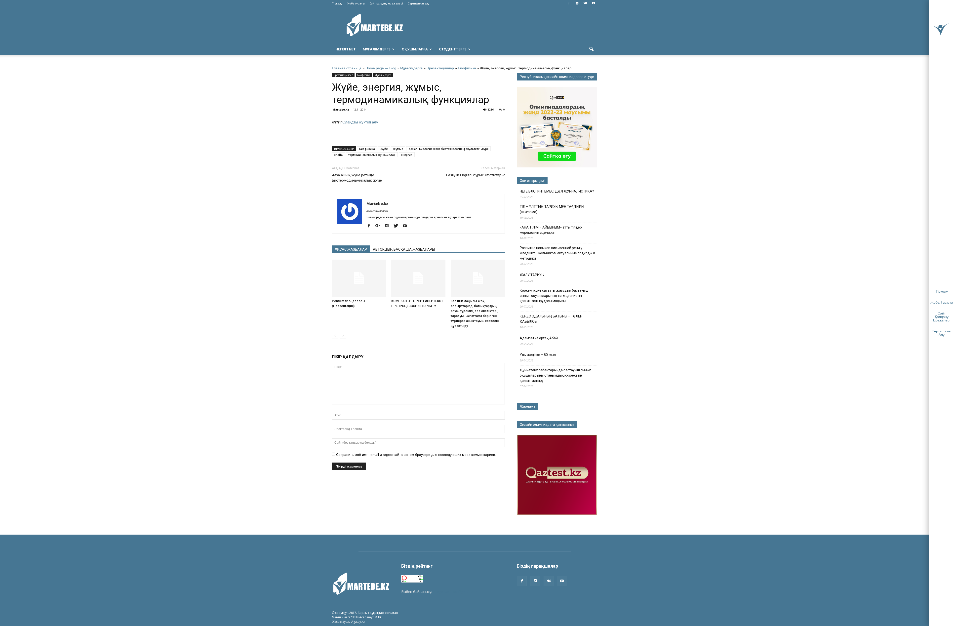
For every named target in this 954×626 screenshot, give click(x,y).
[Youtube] (593, 3)
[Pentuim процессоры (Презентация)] (359, 278)
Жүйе (384, 149)
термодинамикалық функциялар (372, 154)
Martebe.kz (340, 109)
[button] (591, 49)
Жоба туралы (356, 3)
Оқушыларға (415, 49)
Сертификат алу (418, 3)
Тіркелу (337, 3)
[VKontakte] (585, 3)
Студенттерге (453, 49)
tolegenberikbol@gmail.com (455, 591)
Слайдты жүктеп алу (360, 122)
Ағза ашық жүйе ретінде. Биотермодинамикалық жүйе (357, 178)
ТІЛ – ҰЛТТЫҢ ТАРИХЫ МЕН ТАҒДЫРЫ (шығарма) (552, 209)
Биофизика (467, 68)
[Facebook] (569, 3)
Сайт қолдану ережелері (386, 3)
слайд (338, 154)
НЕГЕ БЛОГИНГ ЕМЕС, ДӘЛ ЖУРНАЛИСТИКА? (557, 191)
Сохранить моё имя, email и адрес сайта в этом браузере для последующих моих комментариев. (416, 455)
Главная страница (346, 68)
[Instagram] (577, 3)
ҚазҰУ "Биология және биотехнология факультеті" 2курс (448, 149)
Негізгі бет (345, 49)
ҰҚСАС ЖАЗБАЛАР (351, 249)
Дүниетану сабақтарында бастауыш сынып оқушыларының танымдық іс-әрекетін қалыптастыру (555, 375)
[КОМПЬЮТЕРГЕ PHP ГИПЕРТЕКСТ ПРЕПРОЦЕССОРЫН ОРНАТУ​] (418, 278)
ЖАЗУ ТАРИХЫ (532, 275)
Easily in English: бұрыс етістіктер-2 (475, 175)
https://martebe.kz (377, 210)
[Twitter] (398, 226)
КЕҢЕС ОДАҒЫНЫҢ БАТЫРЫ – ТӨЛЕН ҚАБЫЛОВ (551, 318)
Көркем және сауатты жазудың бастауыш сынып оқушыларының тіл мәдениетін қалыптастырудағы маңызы (554, 295)
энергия (406, 154)
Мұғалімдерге (377, 49)
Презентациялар (440, 68)
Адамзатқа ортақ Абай (539, 338)
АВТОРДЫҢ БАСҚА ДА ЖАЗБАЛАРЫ (404, 249)
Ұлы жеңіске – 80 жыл (538, 355)
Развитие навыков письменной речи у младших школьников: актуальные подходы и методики (557, 253)
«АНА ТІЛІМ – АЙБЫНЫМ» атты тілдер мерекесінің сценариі (551, 230)
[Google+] (379, 226)
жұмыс (398, 149)
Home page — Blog (380, 68)
